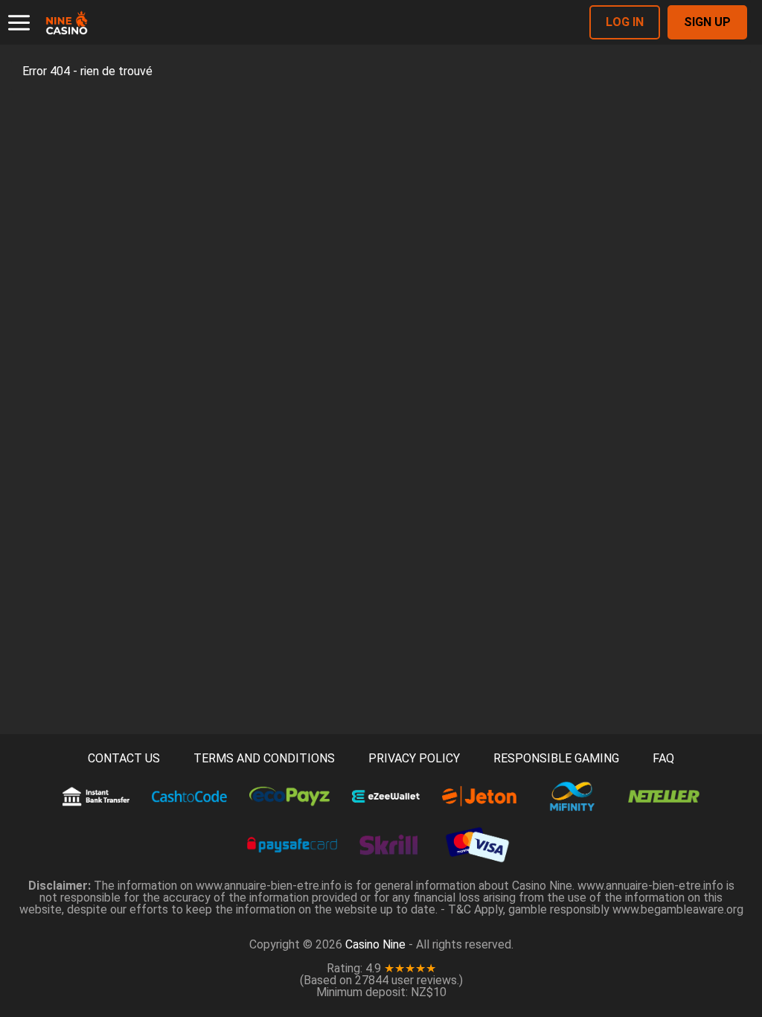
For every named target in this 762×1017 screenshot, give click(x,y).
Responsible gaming (556, 758)
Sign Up (707, 22)
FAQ (663, 758)
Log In (625, 22)
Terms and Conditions (264, 758)
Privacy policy (414, 758)
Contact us (124, 758)
